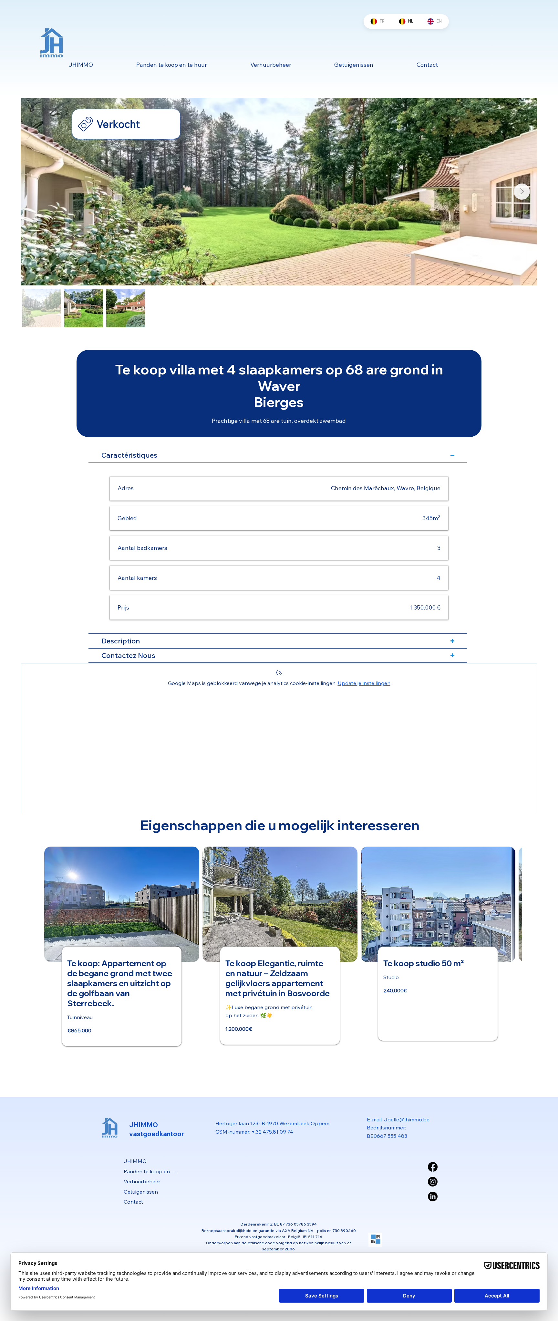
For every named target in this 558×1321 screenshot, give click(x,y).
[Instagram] (433, 1182)
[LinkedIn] (433, 1196)
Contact (133, 1201)
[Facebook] (433, 1167)
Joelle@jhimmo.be (406, 1119)
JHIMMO (135, 1161)
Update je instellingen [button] (364, 683)
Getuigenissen (141, 1191)
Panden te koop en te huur (150, 1171)
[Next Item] (522, 192)
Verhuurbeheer (142, 1181)
